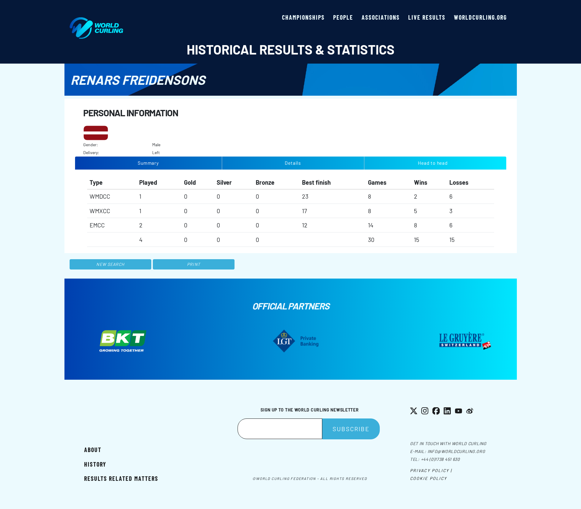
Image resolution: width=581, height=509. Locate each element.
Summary (148, 163)
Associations (381, 17)
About (92, 449)
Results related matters (121, 478)
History (95, 464)
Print (193, 264)
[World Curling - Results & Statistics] (96, 20)
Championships (303, 17)
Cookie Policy (428, 478)
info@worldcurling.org (456, 451)
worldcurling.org (480, 17)
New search (110, 264)
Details (293, 163)
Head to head (433, 163)
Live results (426, 17)
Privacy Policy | (431, 470)
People (343, 17)
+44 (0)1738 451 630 (440, 459)
